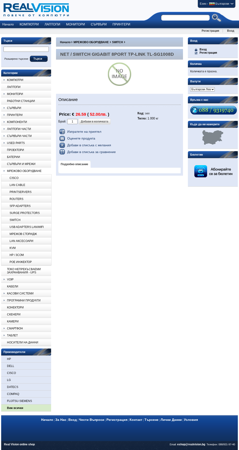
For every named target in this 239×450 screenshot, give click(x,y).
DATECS (12, 387)
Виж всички (15, 408)
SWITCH (117, 42)
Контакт (136, 420)
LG (9, 380)
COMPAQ (13, 394)
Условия (191, 420)
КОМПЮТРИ (29, 24)
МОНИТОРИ (75, 24)
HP (9, 359)
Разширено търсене (16, 58)
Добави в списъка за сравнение (91, 152)
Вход (230, 30)
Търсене (151, 420)
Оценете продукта (81, 138)
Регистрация (210, 30)
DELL (10, 366)
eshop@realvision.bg (191, 444)
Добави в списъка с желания (89, 145)
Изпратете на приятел (84, 131)
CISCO (11, 373)
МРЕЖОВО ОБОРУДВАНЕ (91, 42)
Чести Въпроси (91, 420)
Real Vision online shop (19, 444)
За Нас (60, 420)
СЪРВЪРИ (99, 24)
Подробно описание (74, 164)
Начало (8, 24)
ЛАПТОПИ (52, 24)
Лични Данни (171, 420)
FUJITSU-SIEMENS (19, 401)
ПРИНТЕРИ (121, 24)
